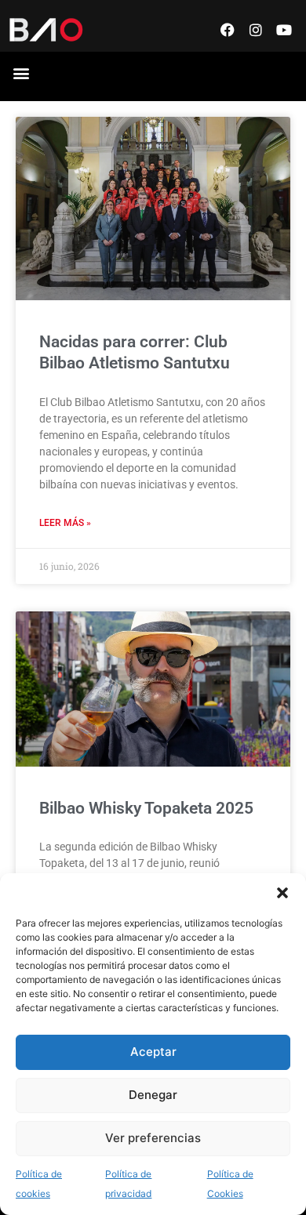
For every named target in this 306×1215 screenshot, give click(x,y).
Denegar (153, 1094)
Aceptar (153, 1051)
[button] (282, 893)
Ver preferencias (153, 1137)
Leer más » (65, 522)
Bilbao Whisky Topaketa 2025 (146, 808)
